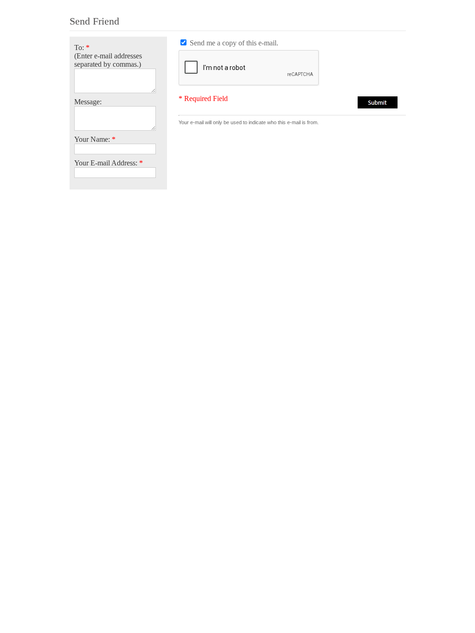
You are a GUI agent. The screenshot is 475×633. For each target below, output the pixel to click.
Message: (88, 102)
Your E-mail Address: (108, 163)
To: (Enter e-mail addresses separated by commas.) (108, 56)
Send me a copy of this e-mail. (234, 43)
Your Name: (95, 139)
